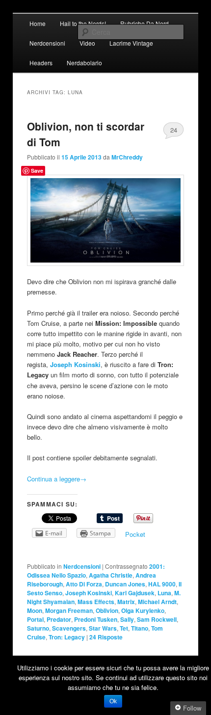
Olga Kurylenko (142, 610)
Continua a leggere (56, 478)
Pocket (135, 534)
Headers (41, 62)
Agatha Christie (110, 575)
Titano (139, 628)
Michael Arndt (157, 601)
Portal (35, 619)
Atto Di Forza (84, 584)
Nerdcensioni (47, 43)
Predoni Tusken (95, 619)
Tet (124, 628)
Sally (127, 619)
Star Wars (103, 628)
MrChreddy (127, 157)
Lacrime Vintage (131, 43)
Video (87, 43)
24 (173, 129)
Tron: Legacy (67, 637)
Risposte (106, 637)
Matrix (126, 601)
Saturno (38, 628)
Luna (164, 592)
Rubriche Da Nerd (144, 23)
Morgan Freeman (69, 610)
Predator (59, 619)
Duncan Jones (125, 584)
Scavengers (69, 628)
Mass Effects (96, 601)
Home (37, 23)
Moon (34, 610)
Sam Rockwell (157, 619)
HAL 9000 (162, 584)
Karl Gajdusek (135, 592)
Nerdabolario (84, 62)
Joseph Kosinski (75, 364)
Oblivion (107, 610)
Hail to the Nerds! (83, 23)
